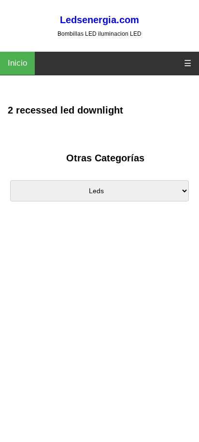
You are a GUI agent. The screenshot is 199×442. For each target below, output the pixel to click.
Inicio (17, 63)
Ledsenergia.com (99, 19)
